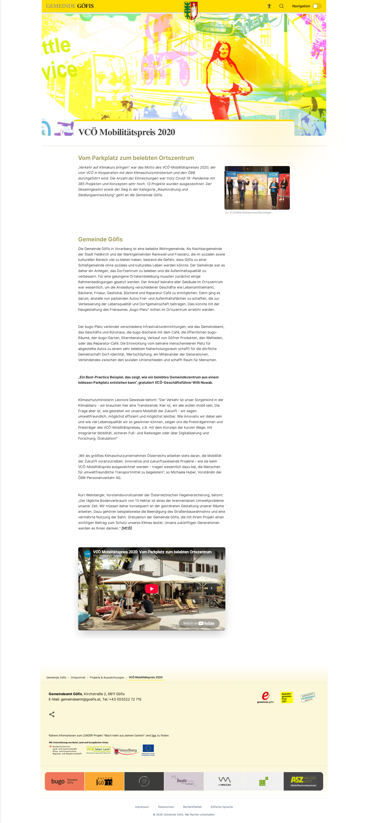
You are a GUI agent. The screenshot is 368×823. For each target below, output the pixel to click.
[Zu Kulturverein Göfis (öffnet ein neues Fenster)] (104, 781)
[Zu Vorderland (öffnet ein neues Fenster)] (263, 781)
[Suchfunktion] (281, 6)
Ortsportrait (78, 677)
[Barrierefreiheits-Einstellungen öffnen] (269, 6)
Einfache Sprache (222, 806)
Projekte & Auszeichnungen (107, 677)
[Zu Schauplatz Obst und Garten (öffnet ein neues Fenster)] (144, 781)
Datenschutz (166, 806)
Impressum (142, 806)
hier (154, 735)
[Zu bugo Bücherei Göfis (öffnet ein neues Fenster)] (64, 781)
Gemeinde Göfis (56, 677)
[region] (184, 75)
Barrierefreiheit (192, 806)
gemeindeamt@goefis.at (80, 699)
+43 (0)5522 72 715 (125, 699)
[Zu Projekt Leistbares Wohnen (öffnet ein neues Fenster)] (184, 781)
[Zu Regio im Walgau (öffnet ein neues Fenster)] (224, 781)
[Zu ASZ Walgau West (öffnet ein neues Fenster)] (303, 781)
